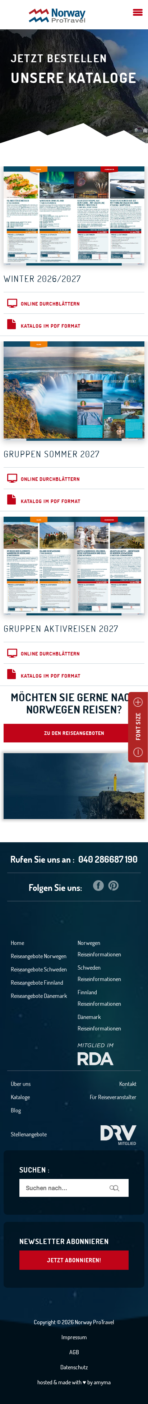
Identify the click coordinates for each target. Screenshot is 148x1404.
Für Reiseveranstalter (113, 1097)
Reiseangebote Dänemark (39, 995)
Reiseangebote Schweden (39, 969)
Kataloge (20, 1097)
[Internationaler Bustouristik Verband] (96, 1053)
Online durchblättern (50, 304)
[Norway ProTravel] (57, 16)
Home (17, 942)
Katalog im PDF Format (50, 326)
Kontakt (128, 1083)
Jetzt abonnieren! (74, 1260)
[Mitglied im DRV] (119, 1134)
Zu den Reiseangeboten (74, 733)
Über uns (21, 1083)
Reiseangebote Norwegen (38, 956)
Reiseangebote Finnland (37, 982)
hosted (44, 1382)
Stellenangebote (29, 1134)
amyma (102, 1382)
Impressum (74, 1337)
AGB (74, 1352)
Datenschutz (74, 1367)
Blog (16, 1110)
